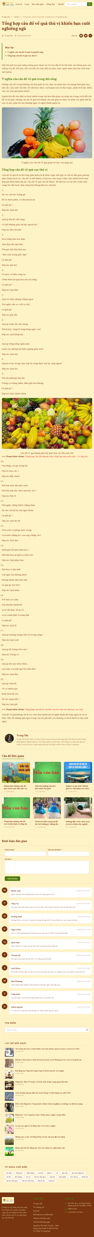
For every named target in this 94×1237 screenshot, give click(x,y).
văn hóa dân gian (40, 1177)
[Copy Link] (90, 36)
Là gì (27, 4)
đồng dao (19, 1173)
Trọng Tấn (9, 36)
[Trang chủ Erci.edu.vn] (8, 4)
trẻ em (28, 1177)
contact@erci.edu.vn (75, 1212)
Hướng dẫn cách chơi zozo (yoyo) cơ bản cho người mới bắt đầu (78, 824)
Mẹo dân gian (38, 4)
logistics (52, 1181)
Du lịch (40, 1173)
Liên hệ (36, 1211)
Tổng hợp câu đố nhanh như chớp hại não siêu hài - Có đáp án (56, 456)
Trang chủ (6, 17)
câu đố (8, 1177)
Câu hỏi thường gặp (41, 1222)
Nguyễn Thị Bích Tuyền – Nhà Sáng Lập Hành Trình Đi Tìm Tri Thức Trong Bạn (46, 1228)
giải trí (49, 1173)
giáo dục (65, 1173)
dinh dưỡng (30, 1173)
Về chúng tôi (38, 1207)
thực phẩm (62, 1177)
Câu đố (61, 4)
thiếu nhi (85, 1177)
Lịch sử (19, 4)
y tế (57, 1173)
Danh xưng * (10, 850)
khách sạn (41, 1181)
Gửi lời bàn (12, 878)
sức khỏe (9, 1173)
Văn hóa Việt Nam (28, 1181)
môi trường (18, 1177)
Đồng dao (50, 4)
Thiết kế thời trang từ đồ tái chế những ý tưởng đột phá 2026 (47, 824)
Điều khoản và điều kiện (43, 1214)
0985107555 (72, 1209)
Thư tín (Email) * (55, 850)
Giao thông (74, 1177)
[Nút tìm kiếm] (89, 4)
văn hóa (52, 1177)
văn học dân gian (12, 1181)
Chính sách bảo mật (41, 1218)
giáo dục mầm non (78, 1173)
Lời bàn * (8, 859)
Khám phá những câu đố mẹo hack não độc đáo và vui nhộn (15, 788)
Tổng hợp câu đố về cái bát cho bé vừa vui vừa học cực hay (54, 709)
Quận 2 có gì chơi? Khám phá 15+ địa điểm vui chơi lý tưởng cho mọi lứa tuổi (77, 788)
